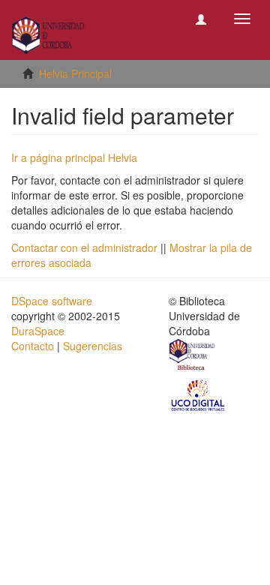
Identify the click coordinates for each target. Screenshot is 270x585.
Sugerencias (92, 345)
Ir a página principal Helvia (74, 157)
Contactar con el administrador (84, 247)
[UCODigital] (199, 394)
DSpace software (51, 300)
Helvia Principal (75, 73)
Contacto (32, 345)
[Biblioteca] (193, 356)
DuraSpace (37, 330)
